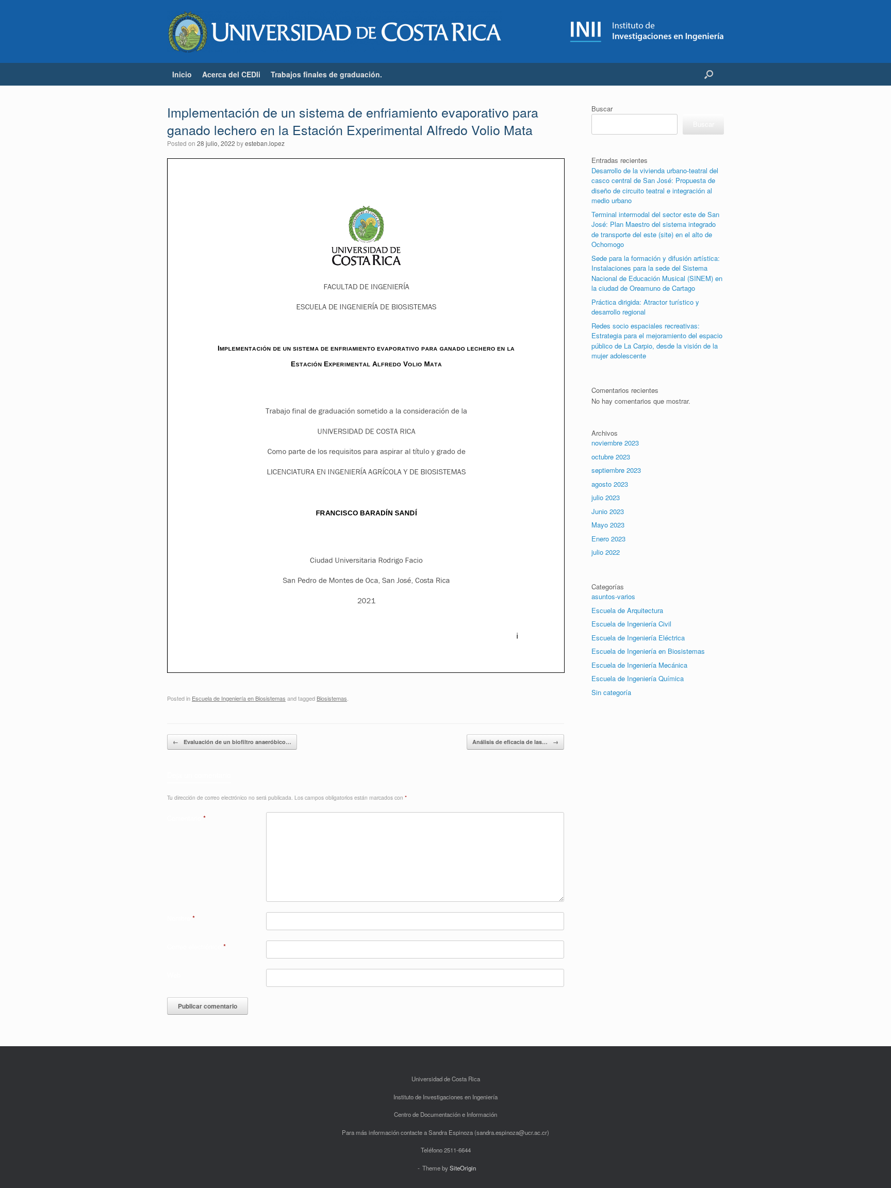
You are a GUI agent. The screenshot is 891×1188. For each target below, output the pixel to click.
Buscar (602, 108)
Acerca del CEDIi (231, 74)
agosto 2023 (609, 484)
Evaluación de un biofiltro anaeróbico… (232, 742)
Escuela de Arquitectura (627, 610)
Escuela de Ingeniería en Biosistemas (239, 698)
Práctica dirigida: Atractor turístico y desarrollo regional (645, 307)
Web (173, 975)
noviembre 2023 (615, 443)
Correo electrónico (196, 946)
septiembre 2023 (616, 470)
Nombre (181, 918)
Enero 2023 (608, 538)
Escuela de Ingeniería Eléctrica (638, 637)
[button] (709, 74)
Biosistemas (332, 698)
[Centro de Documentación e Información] (334, 31)
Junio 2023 (607, 511)
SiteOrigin (463, 1168)
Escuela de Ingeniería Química (637, 678)
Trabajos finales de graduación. (326, 74)
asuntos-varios (613, 596)
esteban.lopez (265, 143)
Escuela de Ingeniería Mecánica (639, 665)
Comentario (186, 818)
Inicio (182, 74)
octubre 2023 (610, 456)
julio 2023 (605, 497)
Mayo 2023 (607, 525)
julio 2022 (605, 552)
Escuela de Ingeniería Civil (631, 624)
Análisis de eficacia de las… (515, 742)
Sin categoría (611, 692)
